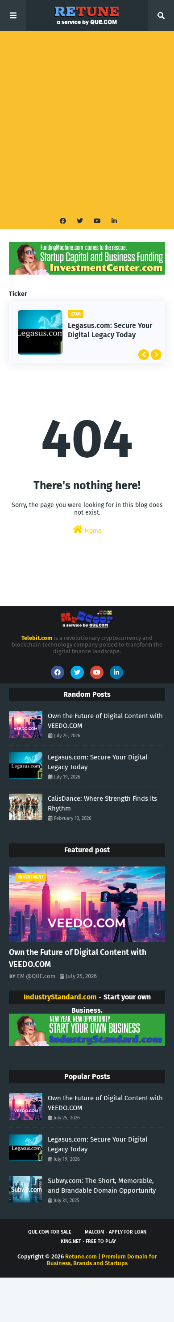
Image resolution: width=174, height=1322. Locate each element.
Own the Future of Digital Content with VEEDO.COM (105, 721)
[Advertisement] (87, 122)
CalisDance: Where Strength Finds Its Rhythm (102, 804)
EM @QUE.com (36, 976)
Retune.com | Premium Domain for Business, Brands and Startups (102, 1259)
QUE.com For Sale (49, 1232)
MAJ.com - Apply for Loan (115, 1232)
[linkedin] (113, 221)
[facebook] (63, 221)
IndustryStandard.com (60, 997)
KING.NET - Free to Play (88, 1241)
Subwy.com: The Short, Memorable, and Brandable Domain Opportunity (102, 1186)
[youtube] (97, 221)
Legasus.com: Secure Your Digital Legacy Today (110, 330)
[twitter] (80, 221)
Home (92, 531)
